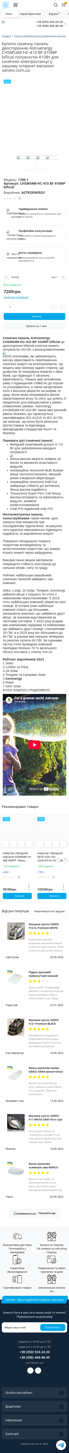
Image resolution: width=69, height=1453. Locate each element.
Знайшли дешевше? (16, 297)
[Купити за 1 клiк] (13, 844)
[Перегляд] (6, 844)
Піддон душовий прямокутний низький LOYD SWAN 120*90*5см (44, 975)
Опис (9, 14)
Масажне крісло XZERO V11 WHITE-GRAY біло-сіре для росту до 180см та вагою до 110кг (45, 1121)
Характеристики (30, 14)
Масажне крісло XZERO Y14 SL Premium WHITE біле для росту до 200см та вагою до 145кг (44, 929)
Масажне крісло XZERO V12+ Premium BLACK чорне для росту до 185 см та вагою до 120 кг (44, 1025)
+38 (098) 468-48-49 (49, 26)
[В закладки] (29, 844)
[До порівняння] (21, 844)
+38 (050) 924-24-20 (49, 22)
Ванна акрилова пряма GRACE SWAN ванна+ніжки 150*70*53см (46, 1071)
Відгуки (54, 14)
